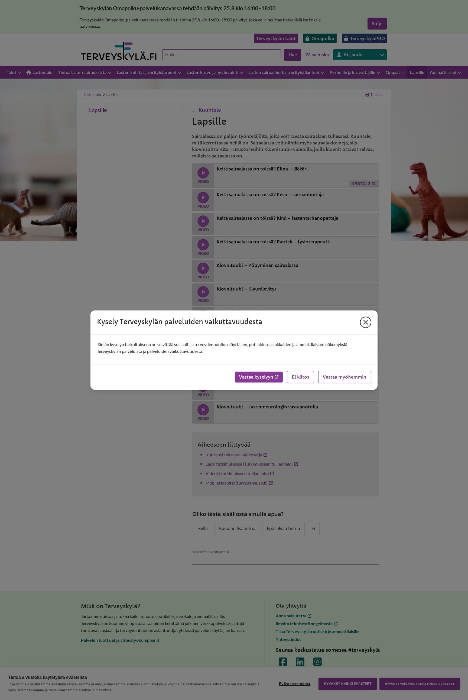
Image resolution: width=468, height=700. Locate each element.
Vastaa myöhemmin (344, 377)
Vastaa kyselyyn (256, 377)
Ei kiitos (300, 377)
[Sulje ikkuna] (365, 322)
